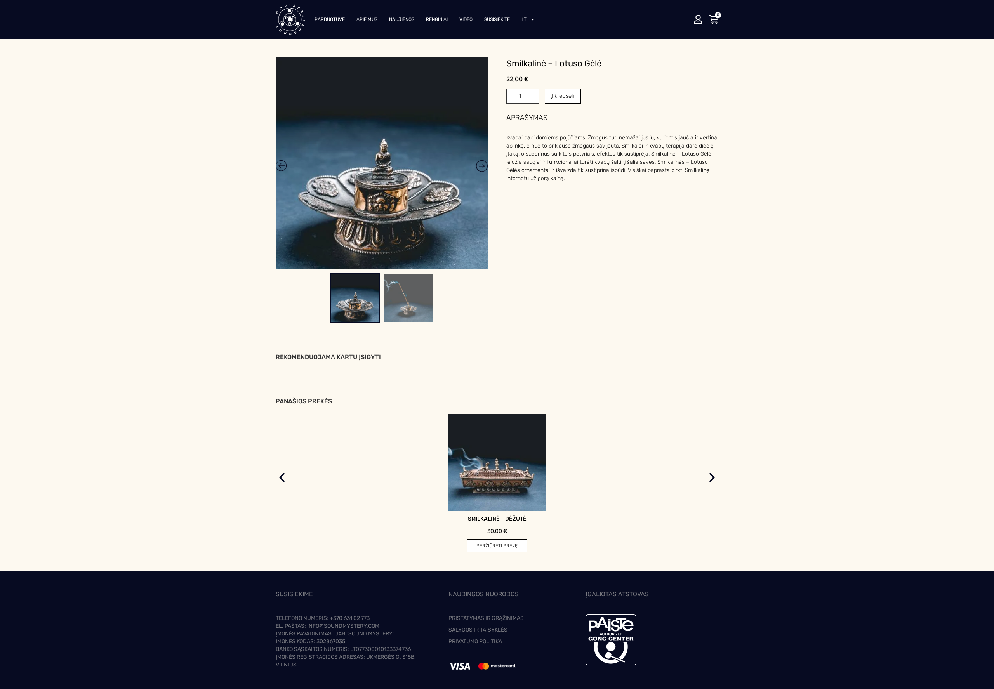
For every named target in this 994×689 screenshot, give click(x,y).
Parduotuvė (330, 19)
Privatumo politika (475, 641)
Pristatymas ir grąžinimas (486, 618)
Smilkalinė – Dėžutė (497, 518)
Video (466, 19)
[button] (282, 477)
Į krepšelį (562, 95)
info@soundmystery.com (343, 626)
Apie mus (366, 19)
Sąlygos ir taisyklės (477, 630)
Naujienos (401, 19)
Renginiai (437, 19)
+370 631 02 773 (350, 618)
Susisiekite (497, 19)
